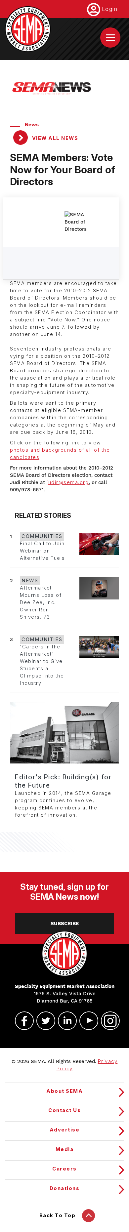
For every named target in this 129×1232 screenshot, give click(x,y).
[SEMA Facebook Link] (21, 1020)
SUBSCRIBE (65, 923)
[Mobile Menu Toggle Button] (110, 37)
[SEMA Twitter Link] (43, 1020)
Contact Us (64, 1110)
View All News (54, 138)
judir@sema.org (68, 482)
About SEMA (64, 1091)
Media (65, 1149)
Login (110, 9)
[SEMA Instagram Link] (107, 1020)
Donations (65, 1188)
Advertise (65, 1130)
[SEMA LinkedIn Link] (64, 1020)
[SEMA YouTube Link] (86, 1020)
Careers (64, 1169)
